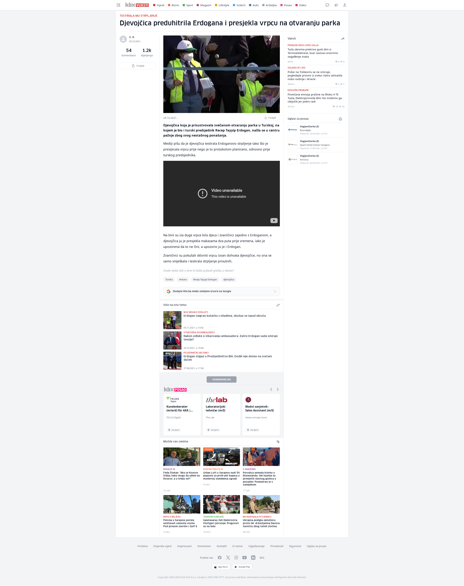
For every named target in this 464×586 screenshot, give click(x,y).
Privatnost (276, 546)
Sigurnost (295, 546)
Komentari (204, 546)
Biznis (175, 5)
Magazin (205, 5)
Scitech (241, 5)
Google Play (244, 566)
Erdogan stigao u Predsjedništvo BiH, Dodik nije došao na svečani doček (228, 358)
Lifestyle (224, 5)
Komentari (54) (221, 379)
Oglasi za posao (316, 546)
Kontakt (222, 546)
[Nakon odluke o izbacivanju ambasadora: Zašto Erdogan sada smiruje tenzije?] (172, 340)
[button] (271, 389)
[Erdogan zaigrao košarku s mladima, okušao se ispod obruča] (172, 320)
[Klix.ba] (137, 5)
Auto (256, 5)
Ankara (183, 279)
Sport (189, 5)
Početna (143, 546)
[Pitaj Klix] (327, 5)
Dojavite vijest (162, 546)
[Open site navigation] (119, 5)
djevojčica (228, 279)
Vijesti (160, 5)
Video (302, 5)
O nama (237, 546)
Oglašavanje (256, 546)
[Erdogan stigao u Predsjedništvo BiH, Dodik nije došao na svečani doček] (172, 361)
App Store (223, 566)
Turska (169, 279)
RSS (262, 557)
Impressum (184, 546)
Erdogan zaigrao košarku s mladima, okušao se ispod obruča (225, 316)
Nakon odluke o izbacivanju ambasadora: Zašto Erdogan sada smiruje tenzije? (231, 338)
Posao (288, 5)
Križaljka (271, 5)
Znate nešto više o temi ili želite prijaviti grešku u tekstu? (198, 271)
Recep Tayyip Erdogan (205, 279)
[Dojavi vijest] (336, 5)
